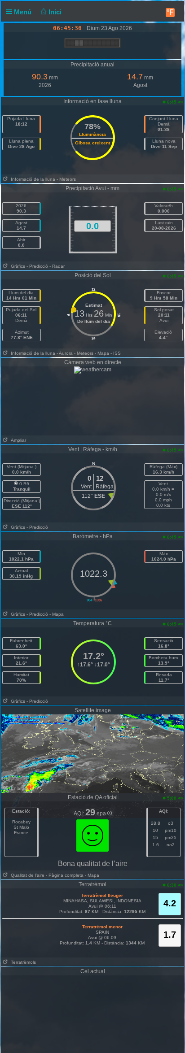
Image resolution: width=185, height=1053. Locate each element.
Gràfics (16, 266)
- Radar (57, 266)
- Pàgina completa (65, 875)
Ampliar (17, 440)
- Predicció (37, 266)
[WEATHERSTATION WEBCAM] (92, 369)
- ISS (115, 353)
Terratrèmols (22, 962)
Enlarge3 (19, 788)
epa (102, 813)
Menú (23, 12)
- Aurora (65, 353)
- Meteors (66, 179)
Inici (56, 12)
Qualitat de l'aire (26, 875)
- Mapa (102, 353)
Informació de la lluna (31, 179)
